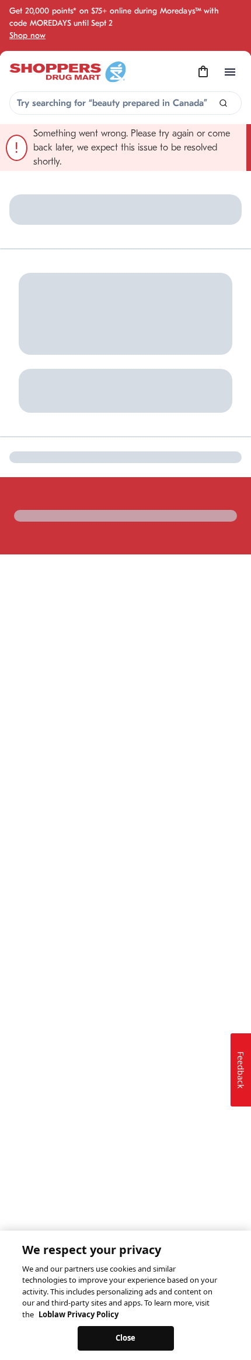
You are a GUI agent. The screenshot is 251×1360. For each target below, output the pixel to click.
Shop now (27, 35)
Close (126, 1337)
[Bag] (203, 72)
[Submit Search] (223, 103)
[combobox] (125, 103)
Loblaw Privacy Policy (78, 1314)
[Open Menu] (230, 72)
